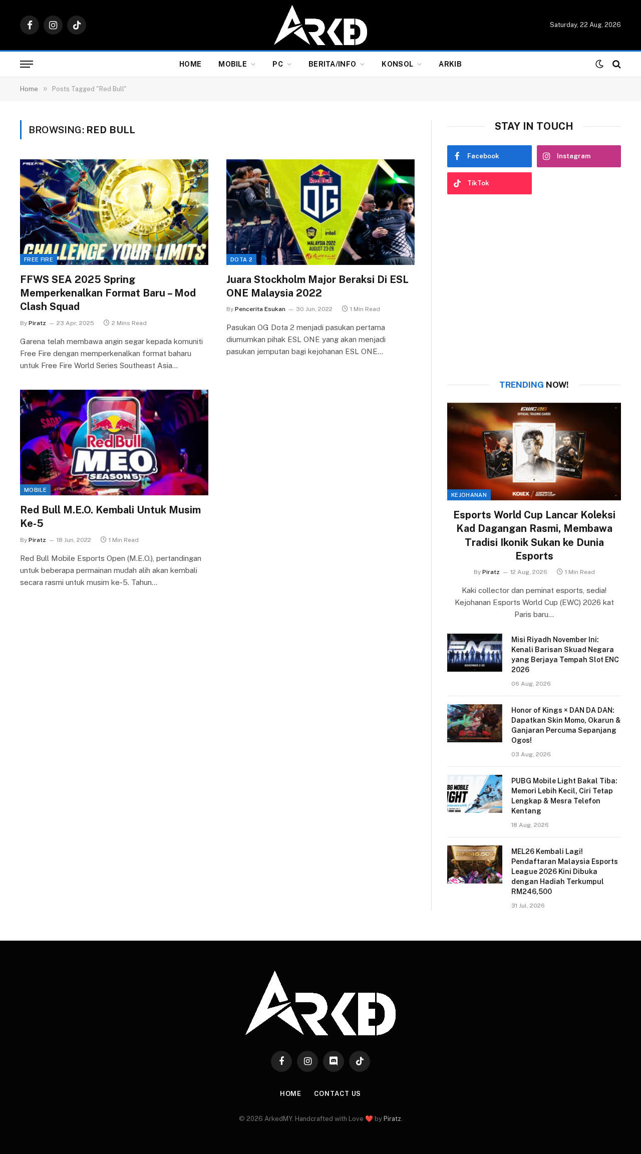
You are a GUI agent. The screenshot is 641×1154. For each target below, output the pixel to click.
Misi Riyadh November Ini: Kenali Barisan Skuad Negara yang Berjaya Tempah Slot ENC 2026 (565, 655)
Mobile (232, 64)
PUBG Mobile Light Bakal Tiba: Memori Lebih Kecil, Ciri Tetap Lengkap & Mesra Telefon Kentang (564, 796)
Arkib (450, 64)
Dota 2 (241, 259)
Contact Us (337, 1093)
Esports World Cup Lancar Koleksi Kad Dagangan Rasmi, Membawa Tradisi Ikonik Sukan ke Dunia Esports (534, 535)
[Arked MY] (320, 25)
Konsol (397, 64)
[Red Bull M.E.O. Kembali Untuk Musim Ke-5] (114, 443)
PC (277, 64)
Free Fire (38, 259)
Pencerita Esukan (260, 309)
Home (190, 64)
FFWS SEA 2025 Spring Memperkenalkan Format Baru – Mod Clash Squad (108, 293)
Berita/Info (332, 64)
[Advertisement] (534, 287)
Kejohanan (469, 495)
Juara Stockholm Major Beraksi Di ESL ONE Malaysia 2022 (317, 286)
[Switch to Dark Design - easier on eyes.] (599, 64)
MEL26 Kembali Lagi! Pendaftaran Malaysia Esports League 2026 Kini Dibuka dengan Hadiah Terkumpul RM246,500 (564, 871)
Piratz (37, 323)
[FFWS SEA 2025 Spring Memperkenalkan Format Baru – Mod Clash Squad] (114, 212)
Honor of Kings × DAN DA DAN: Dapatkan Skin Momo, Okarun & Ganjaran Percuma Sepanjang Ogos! (566, 725)
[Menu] (26, 64)
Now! (534, 385)
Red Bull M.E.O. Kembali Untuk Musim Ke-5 (110, 516)
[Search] (615, 64)
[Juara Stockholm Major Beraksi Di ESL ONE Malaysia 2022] (320, 212)
